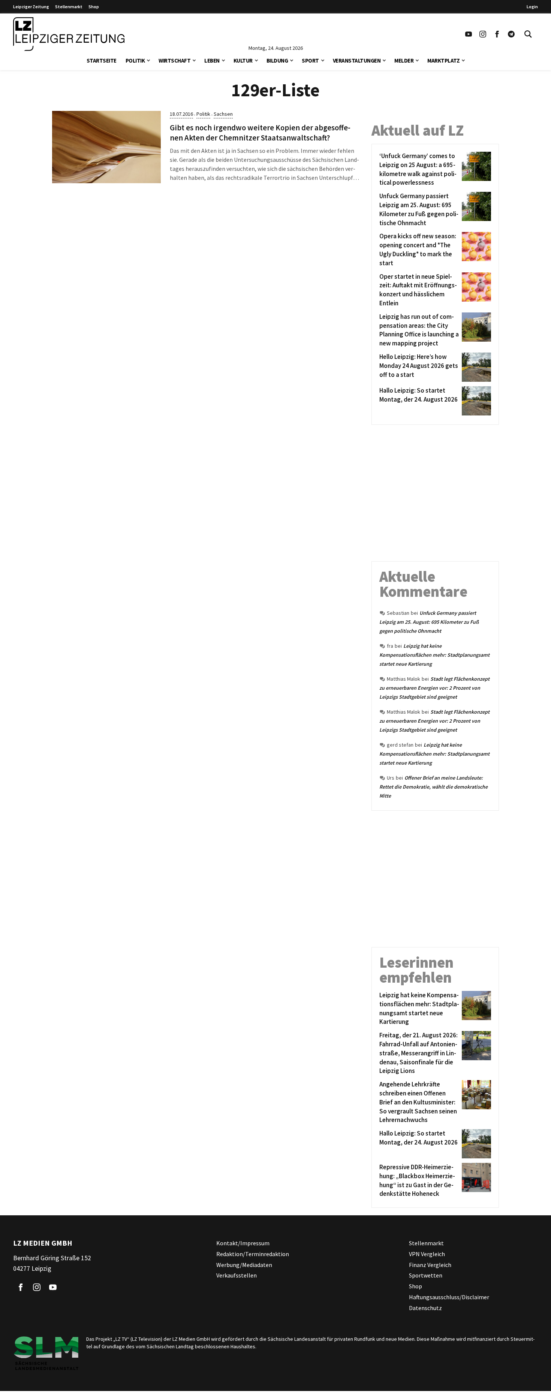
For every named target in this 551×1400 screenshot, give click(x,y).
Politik (135, 60)
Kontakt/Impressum (243, 1243)
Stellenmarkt (68, 6)
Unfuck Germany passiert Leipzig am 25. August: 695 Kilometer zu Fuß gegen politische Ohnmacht (429, 622)
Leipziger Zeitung (31, 6)
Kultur (243, 60)
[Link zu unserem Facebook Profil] (497, 34)
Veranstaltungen (357, 60)
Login (532, 6)
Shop (93, 6)
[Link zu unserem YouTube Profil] (468, 34)
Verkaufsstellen (236, 1275)
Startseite (102, 60)
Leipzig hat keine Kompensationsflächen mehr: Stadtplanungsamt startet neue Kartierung (434, 654)
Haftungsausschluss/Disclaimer (449, 1297)
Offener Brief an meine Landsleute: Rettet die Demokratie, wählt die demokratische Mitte (433, 786)
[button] (148, 60)
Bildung (277, 60)
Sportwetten (425, 1275)
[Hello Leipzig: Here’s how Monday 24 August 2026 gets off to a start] (475, 367)
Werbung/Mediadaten (244, 1265)
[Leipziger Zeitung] (68, 34)
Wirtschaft (174, 60)
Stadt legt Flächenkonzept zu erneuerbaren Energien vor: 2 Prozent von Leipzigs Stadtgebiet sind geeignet (434, 687)
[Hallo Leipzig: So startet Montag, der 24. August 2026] (475, 400)
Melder (403, 60)
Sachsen (223, 114)
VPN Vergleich (427, 1254)
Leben (212, 60)
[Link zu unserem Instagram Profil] (483, 34)
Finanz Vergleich (430, 1265)
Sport (310, 60)
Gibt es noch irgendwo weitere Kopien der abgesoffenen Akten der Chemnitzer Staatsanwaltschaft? (260, 133)
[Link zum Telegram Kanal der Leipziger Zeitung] (511, 34)
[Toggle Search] (528, 34)
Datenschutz (425, 1308)
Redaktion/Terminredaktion (252, 1254)
